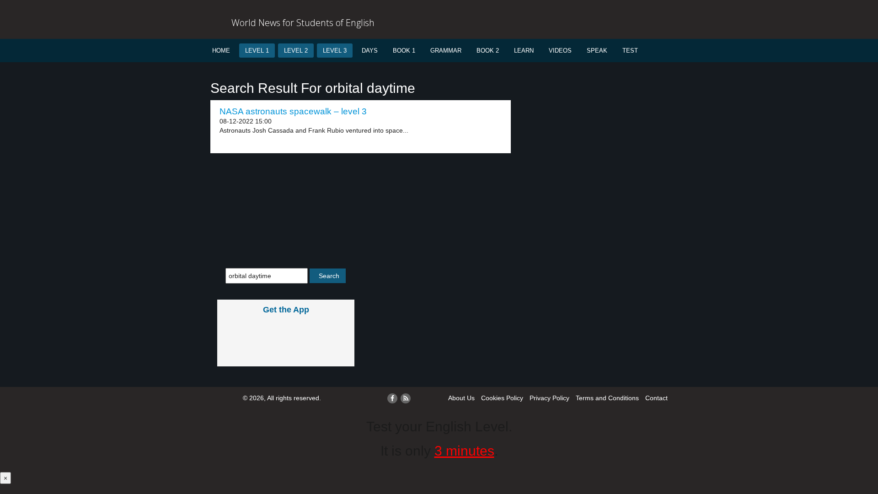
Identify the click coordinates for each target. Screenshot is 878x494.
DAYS (370, 50)
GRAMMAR (445, 50)
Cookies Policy (502, 398)
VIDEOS (560, 50)
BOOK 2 (487, 50)
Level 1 (257, 50)
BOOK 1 (404, 50)
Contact (656, 398)
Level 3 (335, 50)
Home (221, 50)
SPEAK (597, 50)
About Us (461, 398)
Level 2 (296, 50)
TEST (630, 50)
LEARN (524, 50)
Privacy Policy (549, 398)
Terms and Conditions (607, 398)
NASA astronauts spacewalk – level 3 (293, 111)
